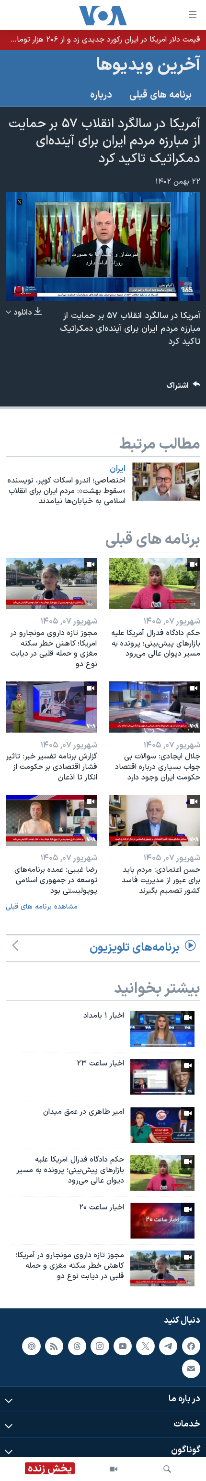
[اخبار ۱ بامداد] (162, 1029)
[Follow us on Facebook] (191, 1346)
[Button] (183, 388)
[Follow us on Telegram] (168, 1346)
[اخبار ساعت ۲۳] (162, 1077)
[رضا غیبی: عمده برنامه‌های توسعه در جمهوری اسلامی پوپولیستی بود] (51, 820)
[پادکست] (31, 1346)
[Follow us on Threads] (77, 1346)
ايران (118, 469)
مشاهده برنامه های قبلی (42, 907)
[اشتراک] (191, 1369)
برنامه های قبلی (160, 95)
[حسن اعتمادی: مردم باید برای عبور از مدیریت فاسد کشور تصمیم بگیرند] (154, 820)
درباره (101, 95)
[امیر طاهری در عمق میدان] (162, 1125)
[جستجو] (167, 1469)
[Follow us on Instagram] (100, 1346)
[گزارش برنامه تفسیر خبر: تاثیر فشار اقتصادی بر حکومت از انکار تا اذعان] (51, 707)
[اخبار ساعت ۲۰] (162, 1221)
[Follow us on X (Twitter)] (145, 1346)
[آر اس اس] (54, 1346)
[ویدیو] (113, 1469)
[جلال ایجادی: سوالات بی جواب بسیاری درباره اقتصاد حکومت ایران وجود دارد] (154, 707)
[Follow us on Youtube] (123, 1346)
